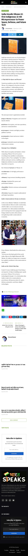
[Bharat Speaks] (14, 2)
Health (17, 550)
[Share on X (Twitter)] (12, 34)
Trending (6, 550)
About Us (19, 552)
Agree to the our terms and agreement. (15, 537)
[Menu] (2, 2)
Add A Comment (14, 420)
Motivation (12, 550)
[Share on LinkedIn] (19, 34)
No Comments (6, 30)
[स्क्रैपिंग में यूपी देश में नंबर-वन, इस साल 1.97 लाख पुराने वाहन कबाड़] (14, 356)
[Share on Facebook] (5, 34)
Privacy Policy (14, 459)
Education (23, 550)
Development (5, 10)
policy (18, 537)
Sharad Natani (9, 28)
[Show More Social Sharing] (25, 34)
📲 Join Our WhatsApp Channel (10, 292)
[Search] (26, 2)
